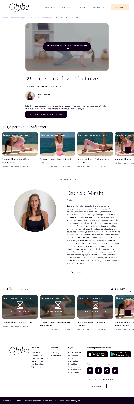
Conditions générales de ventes (28, 401)
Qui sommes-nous (75, 352)
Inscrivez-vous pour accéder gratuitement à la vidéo (67, 46)
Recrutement (73, 373)
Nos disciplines (37, 364)
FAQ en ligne (36, 367)
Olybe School (73, 361)
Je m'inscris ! (96, 386)
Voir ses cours (77, 272)
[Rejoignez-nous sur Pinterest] (107, 370)
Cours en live (36, 352)
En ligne (66, 7)
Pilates (39, 97)
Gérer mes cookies (75, 367)
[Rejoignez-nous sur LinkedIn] (115, 370)
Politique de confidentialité (53, 401)
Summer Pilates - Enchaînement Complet (93, 161)
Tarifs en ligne (55, 352)
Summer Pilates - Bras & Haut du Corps (56, 161)
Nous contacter (74, 370)
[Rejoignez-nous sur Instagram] (90, 370)
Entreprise (99, 7)
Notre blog (72, 364)
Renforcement (43, 86)
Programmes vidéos (39, 358)
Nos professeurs (37, 361)
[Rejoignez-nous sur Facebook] (98, 370)
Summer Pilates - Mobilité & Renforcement (16, 161)
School (82, 7)
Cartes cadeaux (56, 355)
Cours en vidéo (37, 355)
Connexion (119, 7)
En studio (50, 7)
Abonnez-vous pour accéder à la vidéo (46, 114)
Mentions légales (73, 401)
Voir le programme (119, 289)
